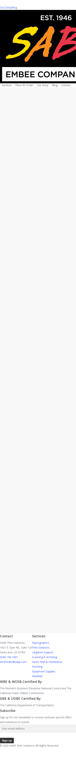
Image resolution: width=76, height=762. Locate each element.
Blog (14, 7)
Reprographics (40, 642)
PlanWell (37, 676)
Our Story (5, 7)
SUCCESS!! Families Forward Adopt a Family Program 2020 (45, 282)
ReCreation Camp (35, 488)
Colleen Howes (30, 140)
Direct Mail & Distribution (47, 662)
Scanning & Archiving (44, 657)
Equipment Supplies (43, 671)
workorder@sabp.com (13, 662)
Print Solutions (40, 647)
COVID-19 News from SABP (44, 353)
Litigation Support (42, 652)
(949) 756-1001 (9, 657)
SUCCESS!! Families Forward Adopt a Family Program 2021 (45, 205)
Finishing (37, 666)
